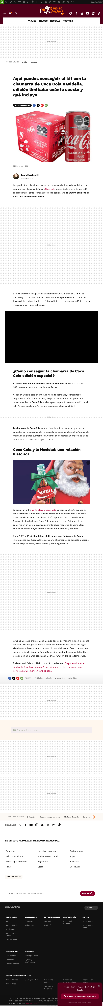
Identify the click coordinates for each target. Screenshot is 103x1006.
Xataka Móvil (11, 925)
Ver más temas (13, 877)
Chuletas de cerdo (71, 817)
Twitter (38, 105)
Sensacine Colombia (48, 987)
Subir (89, 908)
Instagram (82, 13)
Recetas (55, 21)
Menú (5, 13)
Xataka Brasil (11, 984)
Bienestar (74, 861)
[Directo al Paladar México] (51, 10)
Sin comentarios (23, 105)
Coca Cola (50, 189)
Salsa (40, 867)
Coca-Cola (61, 678)
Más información (33, 1003)
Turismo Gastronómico (49, 856)
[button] (29, 175)
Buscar (16, 13)
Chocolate (75, 867)
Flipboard (42, 105)
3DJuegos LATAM (32, 980)
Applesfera (10, 929)
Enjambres (43, 861)
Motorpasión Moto (88, 926)
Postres (68, 21)
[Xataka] (2, 2)
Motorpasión (88, 921)
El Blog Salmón (31, 956)
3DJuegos (29, 921)
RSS (42, 824)
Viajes (32, 21)
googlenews (93, 13)
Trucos (43, 21)
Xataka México (12, 980)
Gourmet (10, 851)
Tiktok (99, 13)
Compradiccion (12, 964)
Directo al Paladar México (69, 981)
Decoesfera (10, 960)
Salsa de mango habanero (50, 817)
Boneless (86, 817)
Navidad (73, 678)
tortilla (24, 62)
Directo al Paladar (67, 922)
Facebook (76, 13)
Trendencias (11, 956)
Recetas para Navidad (16, 861)
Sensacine (48, 921)
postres (34, 62)
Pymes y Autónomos (30, 961)
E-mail (46, 105)
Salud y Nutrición (14, 856)
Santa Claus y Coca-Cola (44, 509)
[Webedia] (13, 907)
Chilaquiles (31, 817)
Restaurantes (76, 851)
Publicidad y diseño (43, 678)
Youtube (88, 13)
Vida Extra (29, 925)
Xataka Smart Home (11, 934)
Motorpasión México (88, 981)
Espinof (47, 925)
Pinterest (71, 13)
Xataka (9, 921)
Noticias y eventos (47, 851)
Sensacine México (48, 981)
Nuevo (10, 13)
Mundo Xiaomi (12, 940)
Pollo (8, 867)
